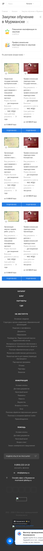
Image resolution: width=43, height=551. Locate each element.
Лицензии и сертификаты (21, 328)
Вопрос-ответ (21, 442)
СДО (21, 306)
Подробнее (11, 130)
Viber (27, 489)
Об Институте (21, 314)
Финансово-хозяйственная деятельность (21, 353)
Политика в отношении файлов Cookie (21, 416)
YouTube (21, 489)
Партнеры (21, 301)
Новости (21, 399)
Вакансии (21, 372)
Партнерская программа (21, 362)
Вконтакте (9, 489)
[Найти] (38, 3)
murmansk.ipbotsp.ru (23, 480)
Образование (21, 335)
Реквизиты (21, 395)
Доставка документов (21, 389)
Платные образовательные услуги (21, 350)
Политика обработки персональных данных (21, 412)
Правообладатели (21, 419)
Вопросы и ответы (21, 405)
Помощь (22, 427)
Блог (21, 296)
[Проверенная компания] (23, 525)
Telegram (15, 489)
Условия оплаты (21, 385)
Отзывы (21, 365)
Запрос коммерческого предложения (21, 445)
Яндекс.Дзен (33, 489)
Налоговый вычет (21, 392)
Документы (22, 331)
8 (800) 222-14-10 (22, 465)
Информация (21, 380)
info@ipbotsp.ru (23, 473)
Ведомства (22, 402)
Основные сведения (21, 319)
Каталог (21, 291)
